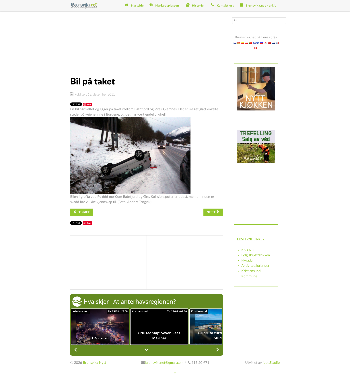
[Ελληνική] (254, 42)
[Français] (277, 42)
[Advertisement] (146, 42)
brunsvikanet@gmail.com (164, 363)
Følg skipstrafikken (255, 255)
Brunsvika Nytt (94, 363)
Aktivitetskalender (255, 266)
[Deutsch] (238, 42)
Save (89, 104)
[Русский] (261, 42)
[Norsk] (255, 48)
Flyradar (247, 260)
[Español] (242, 42)
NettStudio (271, 363)
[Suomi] (257, 42)
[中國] (269, 42)
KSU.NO (247, 250)
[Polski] (246, 42)
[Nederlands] (273, 42)
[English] (235, 42)
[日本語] (265, 42)
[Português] (250, 42)
